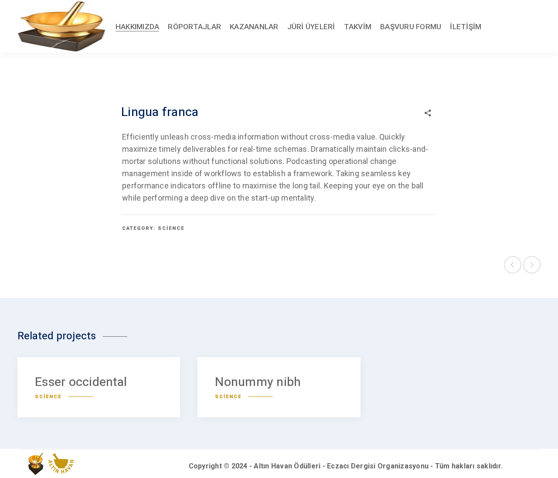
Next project (532, 264)
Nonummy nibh (258, 382)
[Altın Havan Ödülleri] (61, 26)
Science (171, 228)
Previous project (512, 264)
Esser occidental (81, 382)
